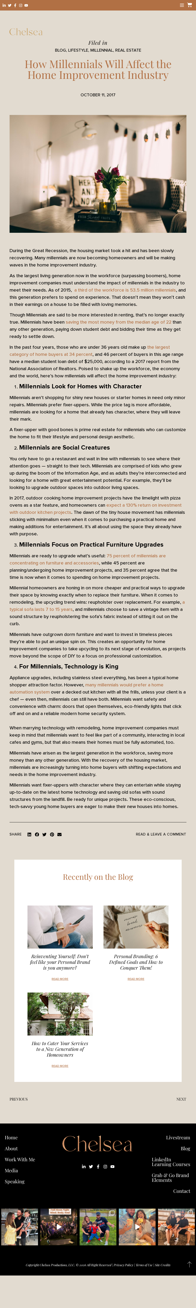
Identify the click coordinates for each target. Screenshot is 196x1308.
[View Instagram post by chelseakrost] (34, 1241)
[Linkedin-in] (4, 5)
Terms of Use (144, 1265)
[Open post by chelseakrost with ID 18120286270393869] (98, 1227)
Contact (181, 1191)
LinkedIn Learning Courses (171, 1161)
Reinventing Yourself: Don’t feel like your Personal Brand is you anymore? (60, 962)
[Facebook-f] (15, 5)
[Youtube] (26, 5)
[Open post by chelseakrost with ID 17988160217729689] (137, 1227)
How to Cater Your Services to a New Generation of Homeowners (60, 1049)
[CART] (189, 4)
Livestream (178, 1137)
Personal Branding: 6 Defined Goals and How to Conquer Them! (136, 962)
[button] (29, 834)
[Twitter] (9, 5)
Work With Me (20, 1159)
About (11, 1148)
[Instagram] (20, 5)
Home (11, 1137)
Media (11, 1170)
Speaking (15, 1181)
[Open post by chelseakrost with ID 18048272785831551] (176, 1227)
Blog (185, 1148)
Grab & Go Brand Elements (170, 1177)
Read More (60, 979)
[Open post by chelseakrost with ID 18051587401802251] (58, 1227)
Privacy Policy (123, 1265)
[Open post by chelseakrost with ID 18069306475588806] (19, 1227)
